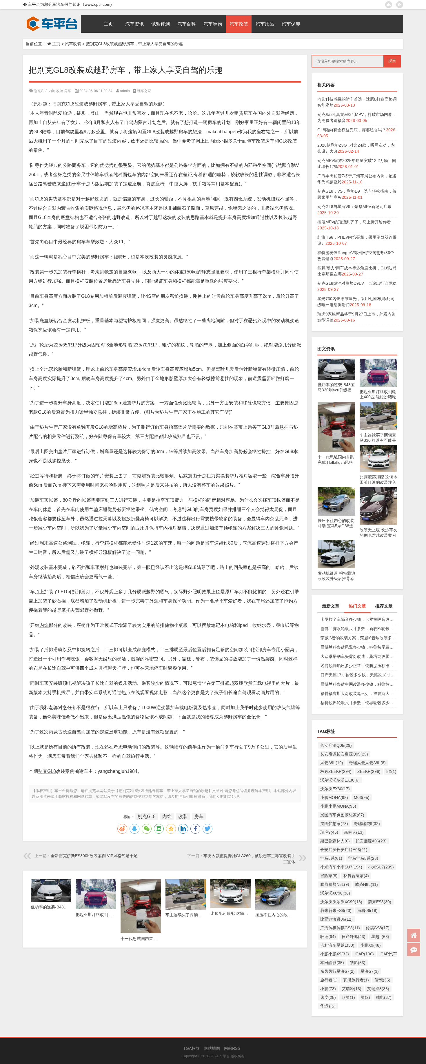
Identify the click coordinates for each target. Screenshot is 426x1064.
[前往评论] (413, 949)
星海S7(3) (370, 971)
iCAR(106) (364, 954)
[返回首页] (413, 935)
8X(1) (391, 771)
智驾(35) (382, 980)
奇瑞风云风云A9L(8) (367, 762)
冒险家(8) (329, 875)
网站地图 (212, 1048)
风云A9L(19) (331, 762)
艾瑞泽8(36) (378, 988)
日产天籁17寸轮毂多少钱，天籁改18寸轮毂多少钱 (359, 675)
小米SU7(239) (381, 867)
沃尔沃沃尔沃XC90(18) (341, 901)
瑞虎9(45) (329, 832)
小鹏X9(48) (370, 945)
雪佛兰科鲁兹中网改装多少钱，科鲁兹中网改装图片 (359, 684)
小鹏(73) (328, 988)
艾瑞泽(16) (351, 988)
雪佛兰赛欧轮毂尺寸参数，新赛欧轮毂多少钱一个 (359, 628)
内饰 (51, 91)
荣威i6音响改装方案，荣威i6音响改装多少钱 (359, 638)
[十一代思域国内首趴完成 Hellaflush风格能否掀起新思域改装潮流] (336, 404)
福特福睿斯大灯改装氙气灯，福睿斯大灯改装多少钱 (359, 693)
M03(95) (361, 797)
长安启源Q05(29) (336, 745)
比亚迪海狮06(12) (336, 919)
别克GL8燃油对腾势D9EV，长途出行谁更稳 (356, 283)
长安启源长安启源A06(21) (343, 849)
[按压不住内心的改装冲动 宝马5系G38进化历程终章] (336, 490)
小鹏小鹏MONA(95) (338, 806)
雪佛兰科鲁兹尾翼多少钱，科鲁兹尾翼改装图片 (359, 647)
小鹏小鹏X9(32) (334, 954)
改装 (59, 91)
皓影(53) (357, 962)
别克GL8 (41, 91)
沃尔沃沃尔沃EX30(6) (340, 780)
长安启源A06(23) (371, 841)
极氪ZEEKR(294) (336, 771)
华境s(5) (328, 1006)
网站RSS (232, 1048)
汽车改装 (73, 43)
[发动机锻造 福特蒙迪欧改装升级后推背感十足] (336, 543)
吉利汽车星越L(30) (337, 945)
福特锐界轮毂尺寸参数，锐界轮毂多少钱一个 (359, 702)
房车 (67, 91)
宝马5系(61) (331, 858)
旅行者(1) (329, 980)
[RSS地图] (399, 4)
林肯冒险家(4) (356, 875)
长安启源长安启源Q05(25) (344, 754)
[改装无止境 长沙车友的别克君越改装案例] (378, 490)
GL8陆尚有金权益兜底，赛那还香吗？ (351, 129)
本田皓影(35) (332, 962)
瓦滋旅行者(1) (356, 980)
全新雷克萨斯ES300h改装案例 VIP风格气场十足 (94, 855)
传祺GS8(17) (377, 928)
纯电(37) (384, 997)
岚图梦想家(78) (334, 823)
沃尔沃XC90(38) (335, 893)
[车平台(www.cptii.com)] (52, 17)
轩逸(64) (328, 936)
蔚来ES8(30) (379, 901)
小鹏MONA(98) (334, 797)
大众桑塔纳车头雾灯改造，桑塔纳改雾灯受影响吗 (359, 656)
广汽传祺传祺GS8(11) (340, 928)
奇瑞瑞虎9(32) (367, 823)
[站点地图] (388, 4)
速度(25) (328, 997)
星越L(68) (380, 936)
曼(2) (365, 997)
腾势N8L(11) (366, 884)
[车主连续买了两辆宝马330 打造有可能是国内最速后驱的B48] (378, 404)
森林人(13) (354, 832)
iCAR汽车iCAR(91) (397, 954)
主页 (56, 43)
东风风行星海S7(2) (337, 971)
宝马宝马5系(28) (363, 858)
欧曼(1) (348, 997)
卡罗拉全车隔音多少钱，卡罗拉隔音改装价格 (359, 619)
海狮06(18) (367, 910)
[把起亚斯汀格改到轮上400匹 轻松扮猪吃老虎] (378, 361)
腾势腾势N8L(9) (334, 884)
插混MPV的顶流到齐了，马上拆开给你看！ (356, 222)
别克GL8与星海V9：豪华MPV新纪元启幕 (354, 206)
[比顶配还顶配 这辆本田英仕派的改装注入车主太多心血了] (378, 448)
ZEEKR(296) (369, 771)
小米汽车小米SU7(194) (341, 867)
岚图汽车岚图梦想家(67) (342, 815)
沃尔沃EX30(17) (335, 788)
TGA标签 (191, 1048)
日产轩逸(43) (353, 936)
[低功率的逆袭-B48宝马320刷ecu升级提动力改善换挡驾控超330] (336, 361)
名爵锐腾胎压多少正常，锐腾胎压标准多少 (359, 665)
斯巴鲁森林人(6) (335, 841)
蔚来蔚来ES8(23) (336, 910)
